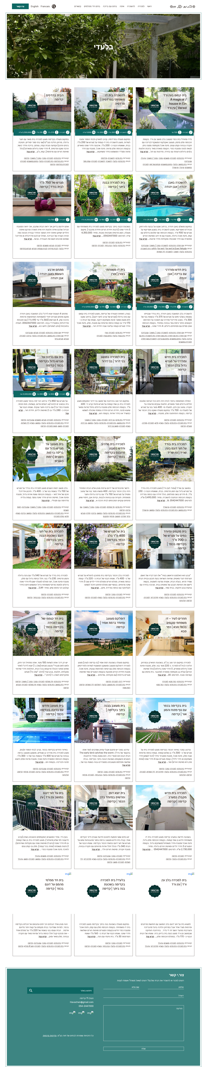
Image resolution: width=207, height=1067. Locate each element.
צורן (106, 332)
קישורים (77, 6)
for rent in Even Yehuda (176, 248)
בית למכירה (48, 161)
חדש (156, 423)
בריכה (28, 336)
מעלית (189, 426)
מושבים (166, 158)
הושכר (176, 251)
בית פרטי (180, 158)
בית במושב (182, 164)
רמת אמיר (126, 688)
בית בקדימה (59, 161)
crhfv (154, 248)
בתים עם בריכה (110, 6)
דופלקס (98, 684)
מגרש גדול (59, 339)
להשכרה (131, 6)
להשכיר (109, 161)
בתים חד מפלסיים (92, 6)
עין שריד (175, 167)
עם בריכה (188, 161)
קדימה (26, 158)
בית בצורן (121, 336)
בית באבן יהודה (161, 336)
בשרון (161, 423)
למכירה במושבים (185, 342)
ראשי (149, 6)
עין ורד (143, 158)
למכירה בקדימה (62, 164)
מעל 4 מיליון (29, 946)
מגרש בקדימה (25, 248)
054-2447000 (86, 1006)
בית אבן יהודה (173, 336)
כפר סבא (172, 681)
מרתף (112, 516)
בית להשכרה (146, 248)
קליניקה (182, 600)
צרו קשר (20, 6)
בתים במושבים (166, 164)
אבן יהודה (180, 245)
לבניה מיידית (53, 248)
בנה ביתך (108, 245)
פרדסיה (104, 158)
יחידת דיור (154, 597)
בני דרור (111, 420)
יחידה (88, 513)
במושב (90, 423)
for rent (160, 248)
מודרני (144, 423)
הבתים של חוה (155, 164)
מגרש (51, 245)
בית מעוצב (50, 513)
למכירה (141, 6)
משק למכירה (52, 426)
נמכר (161, 158)
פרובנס (106, 516)
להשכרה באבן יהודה (149, 339)
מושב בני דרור (113, 426)
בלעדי (175, 164)
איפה (122, 6)
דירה (120, 681)
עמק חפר (87, 161)
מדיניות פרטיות (49, 1035)
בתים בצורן (108, 336)
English (35, 6)
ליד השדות (161, 251)
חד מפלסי (111, 507)
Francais (45, 6)
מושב (60, 426)
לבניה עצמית (42, 248)
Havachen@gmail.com (82, 1002)
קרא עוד (144, 151)
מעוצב (117, 516)
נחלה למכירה (59, 516)
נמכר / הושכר (152, 158)
